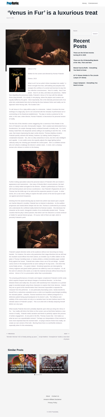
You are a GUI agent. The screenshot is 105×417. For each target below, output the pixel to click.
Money (84, 3)
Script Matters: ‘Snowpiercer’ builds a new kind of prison (54, 336)
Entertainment (93, 3)
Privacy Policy (52, 402)
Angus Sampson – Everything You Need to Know (85, 84)
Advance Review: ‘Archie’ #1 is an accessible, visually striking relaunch (22, 367)
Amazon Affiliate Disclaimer (52, 399)
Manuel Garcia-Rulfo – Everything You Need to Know (85, 69)
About (48, 396)
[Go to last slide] (10, 364)
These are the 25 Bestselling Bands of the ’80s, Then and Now (85, 61)
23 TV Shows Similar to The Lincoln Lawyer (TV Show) (85, 77)
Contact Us (55, 396)
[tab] (34, 374)
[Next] (65, 364)
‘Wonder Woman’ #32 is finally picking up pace (21, 335)
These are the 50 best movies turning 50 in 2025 (83, 54)
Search (75, 30)
